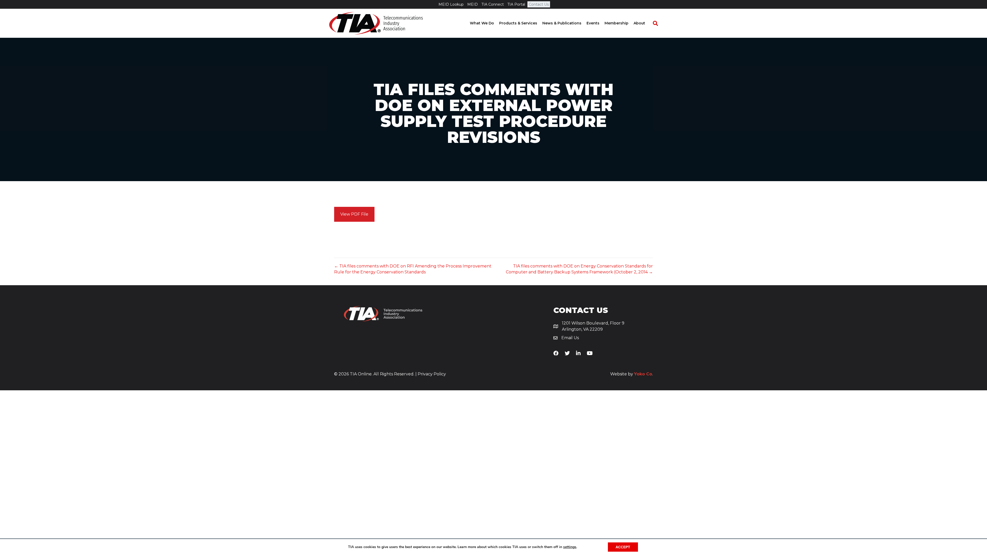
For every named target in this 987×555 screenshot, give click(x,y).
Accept (623, 547)
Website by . (631, 374)
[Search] (653, 23)
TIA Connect (492, 4)
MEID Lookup (451, 4)
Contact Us (539, 4)
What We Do (482, 23)
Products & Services (518, 23)
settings (569, 547)
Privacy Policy (432, 374)
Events (593, 23)
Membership (616, 23)
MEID (472, 4)
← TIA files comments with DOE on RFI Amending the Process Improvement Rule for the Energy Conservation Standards (412, 269)
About (639, 23)
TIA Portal (516, 4)
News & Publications (561, 23)
